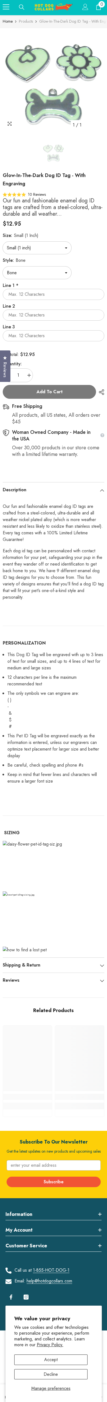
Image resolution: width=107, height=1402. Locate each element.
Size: (20, 235)
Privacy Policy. (50, 1345)
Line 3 (9, 327)
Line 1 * (10, 285)
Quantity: (12, 364)
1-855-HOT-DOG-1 (51, 1270)
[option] (53, 79)
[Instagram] (26, 1297)
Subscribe (54, 1182)
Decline (51, 1374)
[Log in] (85, 7)
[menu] (6, 7)
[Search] (21, 7)
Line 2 (9, 306)
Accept (51, 1359)
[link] (27, 1097)
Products (26, 21)
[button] (24, 194)
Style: (14, 260)
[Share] (100, 392)
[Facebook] (10, 1297)
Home (8, 21)
